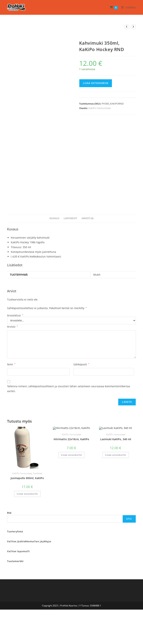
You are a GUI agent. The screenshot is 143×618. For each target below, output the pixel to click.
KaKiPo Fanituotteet (99, 108)
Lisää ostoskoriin (95, 83)
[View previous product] (126, 26)
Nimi (11, 364)
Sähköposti (81, 364)
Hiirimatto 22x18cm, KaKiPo (71, 439)
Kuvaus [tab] (54, 218)
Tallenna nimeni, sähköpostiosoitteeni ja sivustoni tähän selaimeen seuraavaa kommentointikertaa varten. (68, 388)
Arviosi (12, 326)
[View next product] (133, 26)
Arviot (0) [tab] (87, 218)
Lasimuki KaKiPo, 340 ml (115, 439)
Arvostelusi (15, 315)
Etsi (9, 512)
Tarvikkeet (37, 473)
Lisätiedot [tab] (70, 218)
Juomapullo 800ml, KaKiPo (27, 478)
